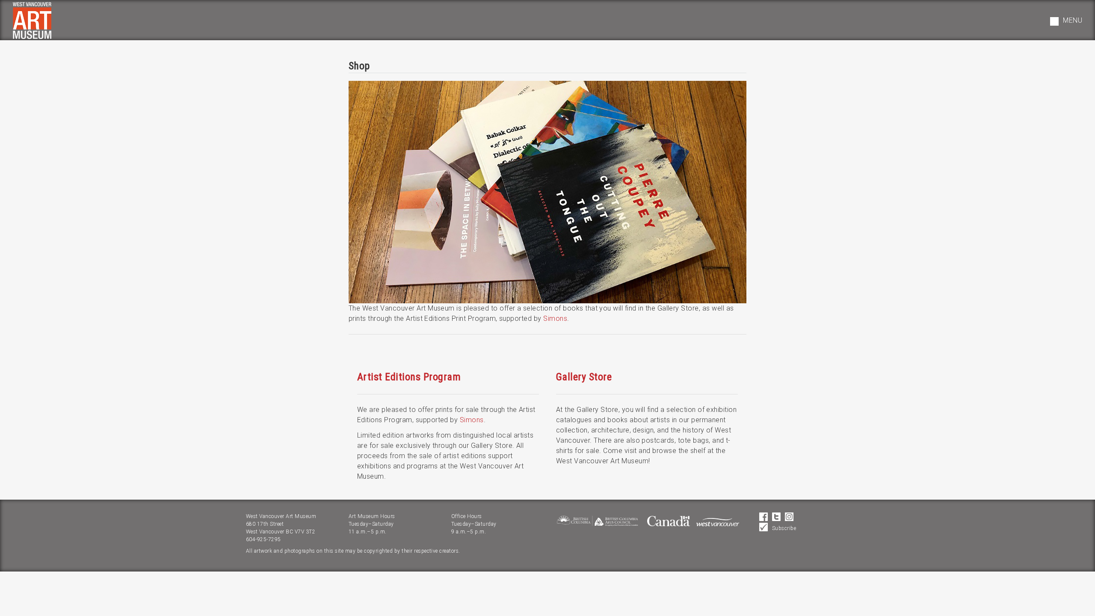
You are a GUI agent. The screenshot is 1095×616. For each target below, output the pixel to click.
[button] (1066, 21)
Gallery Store (584, 377)
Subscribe (784, 528)
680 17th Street (265, 524)
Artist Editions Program (409, 377)
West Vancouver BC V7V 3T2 (280, 532)
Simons (555, 318)
